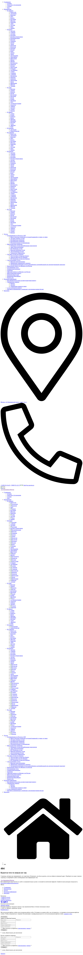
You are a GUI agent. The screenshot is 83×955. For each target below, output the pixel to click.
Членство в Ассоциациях (14, 5)
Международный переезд (14, 273)
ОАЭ (11, 102)
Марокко (12, 119)
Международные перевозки (14, 244)
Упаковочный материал (13, 269)
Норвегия (13, 64)
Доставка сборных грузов (17, 238)
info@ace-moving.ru (29, 485)
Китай (12, 97)
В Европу (9, 29)
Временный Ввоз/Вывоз (14, 276)
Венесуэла (13, 12)
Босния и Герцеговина (16, 36)
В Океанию (10, 128)
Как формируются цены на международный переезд (21, 280)
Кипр (11, 51)
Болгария (12, 35)
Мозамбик (13, 121)
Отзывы (9, 3)
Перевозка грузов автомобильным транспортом (23, 245)
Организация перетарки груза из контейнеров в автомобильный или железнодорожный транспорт (37, 264)
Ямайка (12, 28)
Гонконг (12, 90)
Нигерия (12, 122)
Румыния (12, 68)
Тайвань (12, 106)
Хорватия (13, 79)
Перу (11, 16)
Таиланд (12, 108)
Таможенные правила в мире (18, 286)
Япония (12, 110)
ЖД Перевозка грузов (16, 248)
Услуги (6, 234)
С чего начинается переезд (14, 287)
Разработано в (4, 909)
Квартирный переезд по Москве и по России (19, 266)
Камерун (12, 116)
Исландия (13, 47)
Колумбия (13, 19)
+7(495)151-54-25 (5, 485)
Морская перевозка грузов (17, 250)
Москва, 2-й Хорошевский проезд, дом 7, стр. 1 (14, 402)
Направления (7, 9)
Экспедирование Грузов (17, 251)
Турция (12, 109)
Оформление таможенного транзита (20, 263)
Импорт (12, 283)
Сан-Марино (13, 70)
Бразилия (12, 15)
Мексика (12, 21)
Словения (13, 74)
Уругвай (12, 25)
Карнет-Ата (10, 277)
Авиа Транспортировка (16, 247)
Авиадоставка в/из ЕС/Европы (18, 257)
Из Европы (10, 151)
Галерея (9, 6)
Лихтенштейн (14, 55)
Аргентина (13, 13)
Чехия (12, 81)
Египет (12, 115)
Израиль (12, 92)
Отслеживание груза (13, 267)
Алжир (12, 113)
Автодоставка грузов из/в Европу (19, 256)
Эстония (12, 86)
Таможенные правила (13, 282)
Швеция (12, 84)
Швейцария (13, 83)
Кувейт (12, 99)
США (12, 23)
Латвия (12, 52)
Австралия (13, 129)
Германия (13, 41)
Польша (12, 65)
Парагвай (13, 22)
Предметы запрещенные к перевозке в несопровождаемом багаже (25, 289)
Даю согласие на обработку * (17, 928)
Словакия (13, 73)
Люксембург (13, 57)
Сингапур (13, 105)
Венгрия (12, 39)
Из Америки (10, 132)
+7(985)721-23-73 (15, 485)
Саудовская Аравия (15, 103)
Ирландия (13, 45)
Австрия (12, 31)
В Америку (10, 10)
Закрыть (3, 953)
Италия (12, 50)
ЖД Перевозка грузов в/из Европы (20, 258)
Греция (12, 42)
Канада (12, 18)
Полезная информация (10, 279)
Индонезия (13, 95)
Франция (12, 77)
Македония (13, 58)
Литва (12, 54)
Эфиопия (12, 125)
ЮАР (11, 126)
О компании (7, 2)
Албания (12, 32)
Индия (12, 93)
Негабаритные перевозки (17, 240)
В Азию (9, 87)
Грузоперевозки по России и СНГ (16, 235)
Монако (12, 61)
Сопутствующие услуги (13, 260)
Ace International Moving (7, 489)
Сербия (12, 71)
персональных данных (24, 928)
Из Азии (9, 209)
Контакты (6, 290)
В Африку (10, 112)
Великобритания (15, 38)
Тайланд (12, 229)
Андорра (12, 34)
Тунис (12, 124)
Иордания (13, 96)
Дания (12, 44)
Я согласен (4, 916)
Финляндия (13, 76)
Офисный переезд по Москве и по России (18, 272)
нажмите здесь (68, 914)
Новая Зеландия (14, 131)
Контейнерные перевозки (17, 241)
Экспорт (12, 285)
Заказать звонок (5, 905)
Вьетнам (12, 89)
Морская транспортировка (17, 261)
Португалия (13, 67)
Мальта (12, 60)
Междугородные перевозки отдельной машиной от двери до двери (28, 237)
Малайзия (13, 100)
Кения (12, 118)
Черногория (13, 80)
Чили (11, 26)
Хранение (10, 270)
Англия (12, 160)
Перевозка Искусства (13, 274)
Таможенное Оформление (17, 253)
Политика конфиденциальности (9, 883)
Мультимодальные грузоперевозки (20, 243)
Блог (8, 7)
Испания (12, 48)
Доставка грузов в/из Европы (15, 254)
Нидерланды (13, 63)
